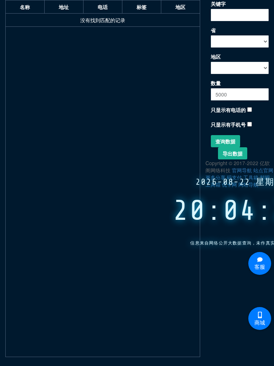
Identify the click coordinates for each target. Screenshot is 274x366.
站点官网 (263, 170)
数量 (216, 82)
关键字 (218, 3)
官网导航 (242, 170)
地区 (216, 56)
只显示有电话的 (228, 109)
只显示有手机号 (228, 124)
